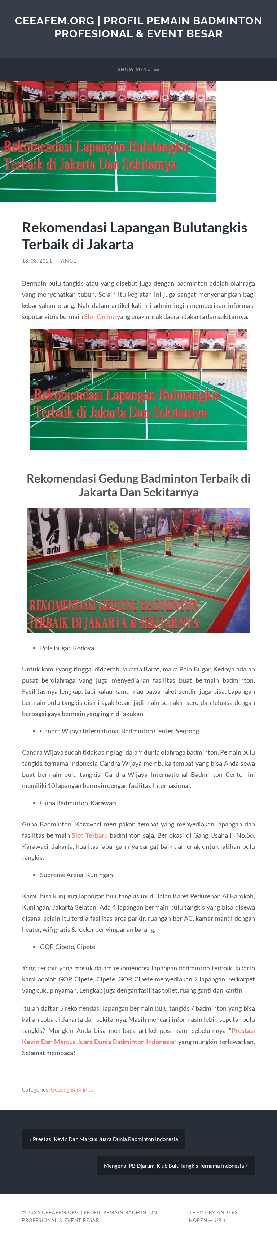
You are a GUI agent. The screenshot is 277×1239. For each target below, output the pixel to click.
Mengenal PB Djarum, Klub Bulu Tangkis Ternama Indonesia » (176, 1165)
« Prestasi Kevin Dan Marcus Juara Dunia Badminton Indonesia (103, 1139)
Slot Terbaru (89, 835)
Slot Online (100, 316)
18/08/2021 (37, 261)
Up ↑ (221, 1220)
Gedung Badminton (73, 1089)
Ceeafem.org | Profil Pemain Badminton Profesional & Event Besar (139, 27)
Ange (68, 261)
